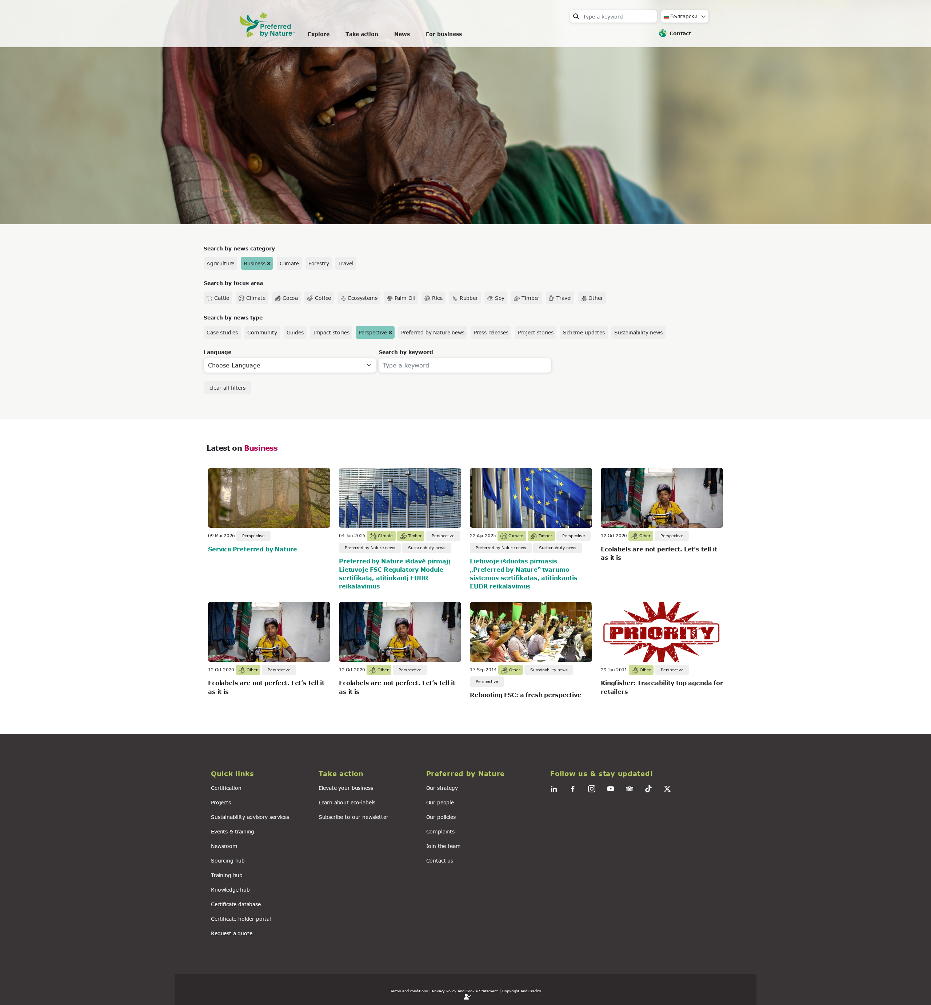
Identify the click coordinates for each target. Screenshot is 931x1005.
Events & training (232, 831)
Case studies (222, 332)
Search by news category (239, 248)
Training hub (227, 875)
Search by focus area (233, 283)
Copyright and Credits (521, 991)
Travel (345, 263)
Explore (318, 34)
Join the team (443, 846)
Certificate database (236, 904)
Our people (440, 802)
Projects (221, 802)
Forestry (318, 263)
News (402, 34)
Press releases (491, 332)
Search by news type (233, 317)
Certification (226, 788)
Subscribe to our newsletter (353, 817)
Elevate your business (346, 788)
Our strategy (442, 788)
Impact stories (331, 332)
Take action (361, 34)
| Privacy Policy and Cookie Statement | (465, 991)
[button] (260, 773)
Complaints (440, 831)
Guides (295, 332)
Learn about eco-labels (347, 802)
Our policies (441, 817)
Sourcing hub (228, 860)
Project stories (536, 332)
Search (576, 16)
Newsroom (224, 846)
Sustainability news (638, 332)
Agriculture (220, 263)
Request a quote (231, 933)
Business (254, 263)
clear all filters (227, 388)
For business (444, 34)
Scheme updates (584, 332)
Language (217, 352)
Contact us (439, 860)
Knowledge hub (230, 890)
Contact (680, 33)
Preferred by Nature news (432, 332)
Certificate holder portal (241, 919)
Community (262, 332)
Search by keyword (406, 352)
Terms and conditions (409, 991)
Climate (289, 263)
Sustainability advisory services (250, 817)
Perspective (373, 332)
